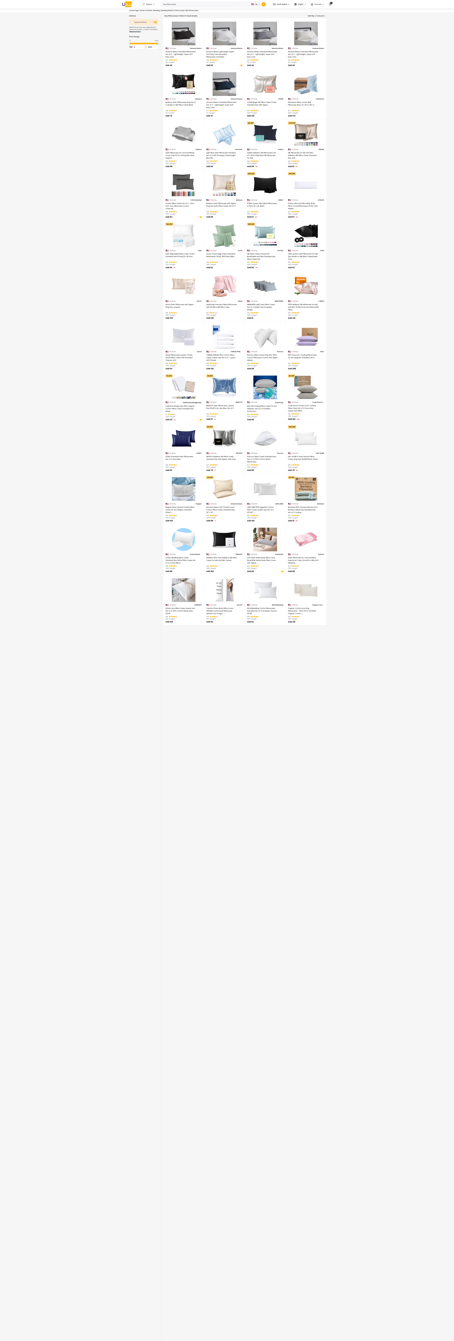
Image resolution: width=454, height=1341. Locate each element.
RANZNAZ (198, 605)
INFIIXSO (239, 453)
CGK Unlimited (196, 200)
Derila (240, 301)
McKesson (320, 99)
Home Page (133, 10)
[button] (281, 4)
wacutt (239, 605)
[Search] (264, 4)
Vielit (322, 251)
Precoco (280, 352)
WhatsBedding (277, 605)
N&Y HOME (320, 453)
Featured (320, 16)
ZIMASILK (239, 554)
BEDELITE (239, 402)
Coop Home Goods (318, 402)
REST (322, 352)
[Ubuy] (127, 4)
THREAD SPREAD (236, 352)
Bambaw (320, 504)
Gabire (280, 149)
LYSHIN (280, 99)
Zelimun (199, 149)
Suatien (280, 251)
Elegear (199, 504)
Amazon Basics (196, 48)
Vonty (240, 251)
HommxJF (238, 149)
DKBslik (321, 149)
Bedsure (198, 99)
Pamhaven (279, 554)
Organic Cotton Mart (318, 605)
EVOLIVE (321, 200)
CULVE (199, 352)
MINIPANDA (279, 301)
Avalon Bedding (196, 554)
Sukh (200, 251)
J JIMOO (321, 301)
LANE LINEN (279, 504)
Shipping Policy (135, 32)
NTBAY (280, 200)
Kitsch (199, 301)
